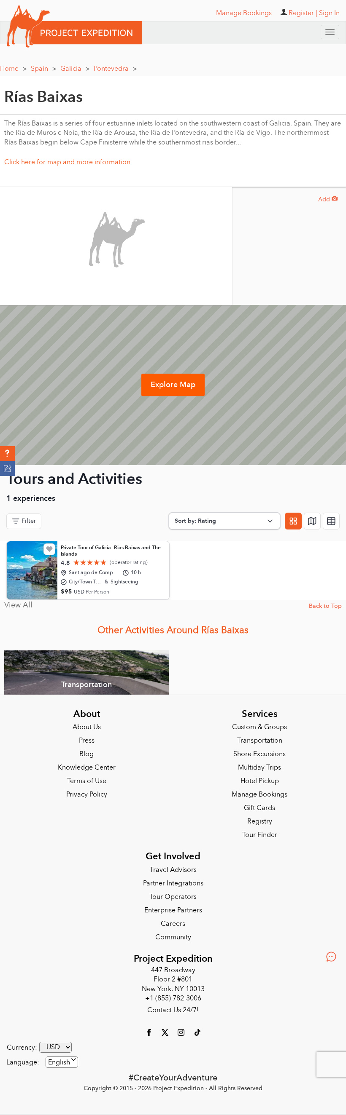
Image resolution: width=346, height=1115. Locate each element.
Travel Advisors (173, 869)
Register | (303, 13)
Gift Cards (259, 808)
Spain (43, 68)
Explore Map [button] (173, 385)
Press (87, 740)
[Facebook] (149, 1032)
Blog (86, 754)
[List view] (331, 521)
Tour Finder (259, 835)
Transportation (259, 740)
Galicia (74, 68)
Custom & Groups (259, 727)
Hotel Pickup (260, 781)
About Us (87, 727)
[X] (165, 1032)
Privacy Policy (86, 794)
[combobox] (62, 1062)
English (59, 1062)
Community (173, 937)
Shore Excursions (259, 754)
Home (13, 68)
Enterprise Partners (173, 910)
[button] (7, 453)
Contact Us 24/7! (173, 1010)
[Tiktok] (197, 1032)
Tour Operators (173, 896)
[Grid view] (293, 521)
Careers (173, 923)
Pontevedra (115, 68)
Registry (259, 821)
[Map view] (312, 521)
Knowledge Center (87, 767)
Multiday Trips (259, 767)
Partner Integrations (173, 883)
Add (328, 199)
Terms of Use (86, 781)
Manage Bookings (259, 794)
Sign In (329, 13)
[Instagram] (181, 1032)
